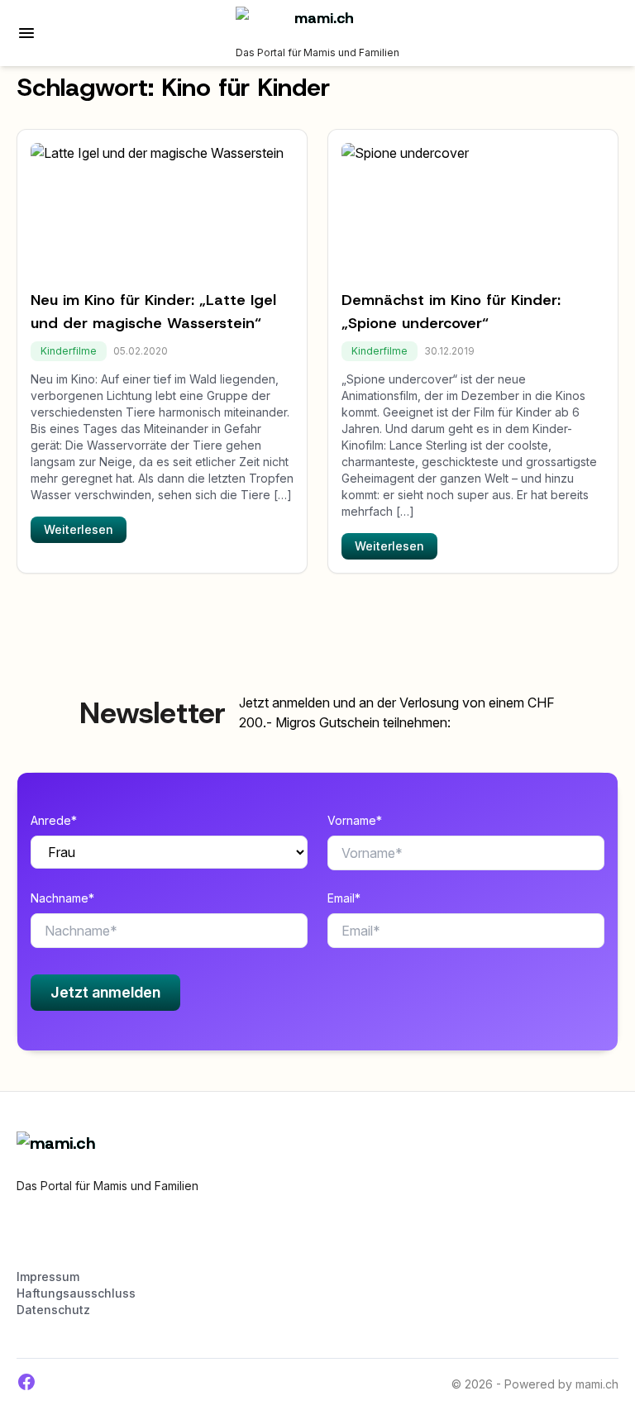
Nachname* (62, 898)
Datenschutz (53, 1310)
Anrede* (54, 820)
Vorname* (354, 820)
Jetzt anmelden (105, 992)
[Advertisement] (210, 1239)
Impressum (48, 1276)
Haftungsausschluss (76, 1293)
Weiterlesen (78, 529)
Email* (343, 898)
